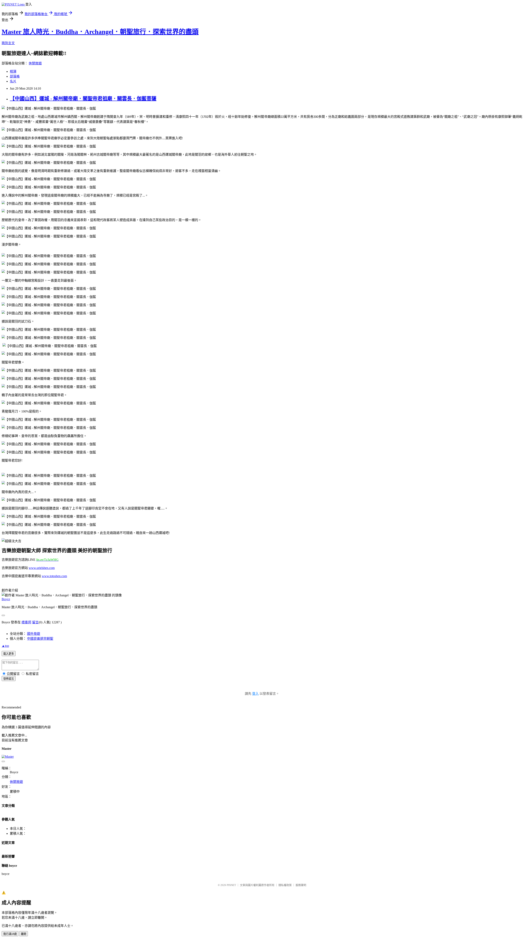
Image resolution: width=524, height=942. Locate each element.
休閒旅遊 (35, 63)
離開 (23, 933)
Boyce (6, 599)
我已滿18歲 (10, 933)
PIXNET (231, 885)
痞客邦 (26, 622)
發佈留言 (8, 678)
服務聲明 (301, 885)
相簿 (13, 71)
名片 (13, 81)
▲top (5, 645)
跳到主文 (8, 43)
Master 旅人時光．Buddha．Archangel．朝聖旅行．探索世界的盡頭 (100, 31)
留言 (35, 622)
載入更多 (8, 653)
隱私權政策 (285, 885)
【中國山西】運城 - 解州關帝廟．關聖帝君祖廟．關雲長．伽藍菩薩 (83, 98)
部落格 (15, 76)
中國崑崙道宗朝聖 (40, 638)
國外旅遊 (33, 633)
